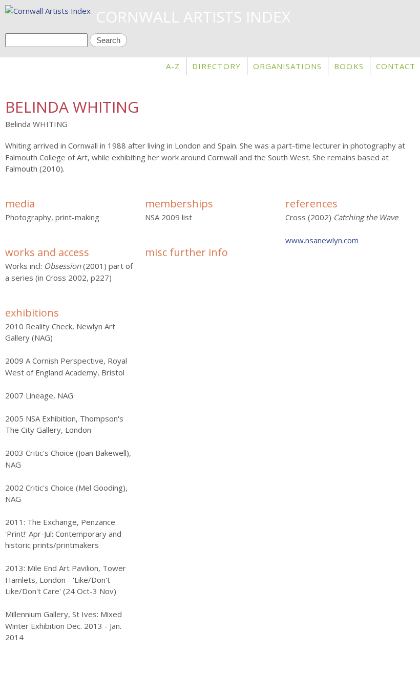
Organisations (287, 66)
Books (348, 66)
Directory (216, 66)
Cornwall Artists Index (193, 16)
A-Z (173, 66)
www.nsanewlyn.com (322, 240)
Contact (395, 66)
